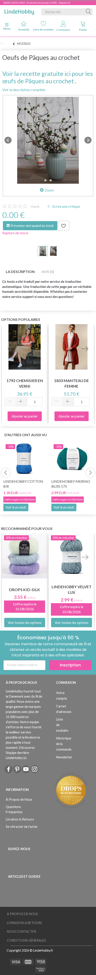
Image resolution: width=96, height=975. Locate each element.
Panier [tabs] (83, 29)
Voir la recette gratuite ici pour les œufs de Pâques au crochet (47, 77)
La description (20, 271)
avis (35, 206)
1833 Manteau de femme (71, 383)
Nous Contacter (21, 931)
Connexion (63, 29)
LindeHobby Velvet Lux (72, 589)
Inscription (70, 665)
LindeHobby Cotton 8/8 (23, 484)
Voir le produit (16, 507)
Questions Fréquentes (14, 809)
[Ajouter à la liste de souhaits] (63, 226)
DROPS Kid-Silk (24, 589)
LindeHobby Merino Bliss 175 (70, 484)
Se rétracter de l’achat (22, 826)
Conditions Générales (26, 940)
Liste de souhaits (43, 29)
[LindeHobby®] (19, 11)
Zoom (49, 190)
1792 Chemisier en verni (24, 383)
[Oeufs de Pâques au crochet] (48, 140)
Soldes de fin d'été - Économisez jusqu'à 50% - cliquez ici (36, 2)
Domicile (23, 29)
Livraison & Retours (20, 819)
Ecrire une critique (66, 206)
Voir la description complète (23, 90)
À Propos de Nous (19, 799)
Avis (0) (48, 271)
